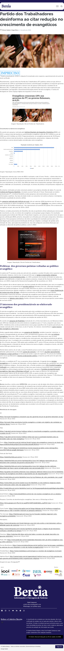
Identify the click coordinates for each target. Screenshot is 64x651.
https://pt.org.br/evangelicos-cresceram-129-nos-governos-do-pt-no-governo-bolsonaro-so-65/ (31, 417)
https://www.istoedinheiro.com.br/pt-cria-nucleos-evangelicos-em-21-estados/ (35, 494)
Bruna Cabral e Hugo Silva (10, 30)
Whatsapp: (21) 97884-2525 (32, 606)
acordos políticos (28, 286)
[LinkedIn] (17, 610)
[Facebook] (2, 610)
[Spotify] (21, 610)
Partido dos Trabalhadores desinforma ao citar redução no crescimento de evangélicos (31, 19)
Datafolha (44, 203)
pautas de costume (29, 352)
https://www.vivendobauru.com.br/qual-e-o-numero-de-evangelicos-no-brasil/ (36, 551)
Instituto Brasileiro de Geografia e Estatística (39, 132)
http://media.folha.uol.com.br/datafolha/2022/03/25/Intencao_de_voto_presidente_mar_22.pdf (31, 477)
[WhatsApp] (24, 610)
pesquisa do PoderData (17, 321)
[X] (10, 610)
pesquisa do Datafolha (31, 332)
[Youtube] (13, 610)
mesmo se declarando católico (27, 356)
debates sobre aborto (17, 298)
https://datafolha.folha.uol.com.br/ (11, 457)
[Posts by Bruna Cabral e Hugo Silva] (1, 30)
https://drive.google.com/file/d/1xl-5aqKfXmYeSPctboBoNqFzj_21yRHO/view (25, 503)
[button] (2, 622)
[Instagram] (6, 610)
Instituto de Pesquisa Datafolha (10, 192)
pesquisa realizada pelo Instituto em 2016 (15, 201)
